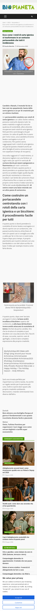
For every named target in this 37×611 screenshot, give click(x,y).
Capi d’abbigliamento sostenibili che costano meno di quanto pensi (18, 523)
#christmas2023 (26, 358)
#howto (11, 366)
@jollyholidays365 (12, 351)
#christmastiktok (11, 358)
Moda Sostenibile (7, 31)
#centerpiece (18, 361)
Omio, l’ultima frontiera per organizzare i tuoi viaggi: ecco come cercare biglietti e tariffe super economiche (17, 427)
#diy (6, 366)
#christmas (9, 356)
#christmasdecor (26, 363)
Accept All (18, 598)
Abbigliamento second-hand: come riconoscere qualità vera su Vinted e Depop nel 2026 (18, 454)
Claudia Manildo (9, 46)
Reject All (18, 608)
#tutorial (19, 366)
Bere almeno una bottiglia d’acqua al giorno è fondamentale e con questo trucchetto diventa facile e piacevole (18, 414)
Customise (18, 603)
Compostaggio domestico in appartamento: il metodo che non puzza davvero (17, 560)
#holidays (8, 361)
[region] (18, 593)
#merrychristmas (11, 363)
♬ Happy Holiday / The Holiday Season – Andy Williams (19, 368)
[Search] (32, 16)
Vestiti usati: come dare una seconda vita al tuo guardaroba (18, 489)
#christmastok (20, 356)
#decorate (28, 366)
